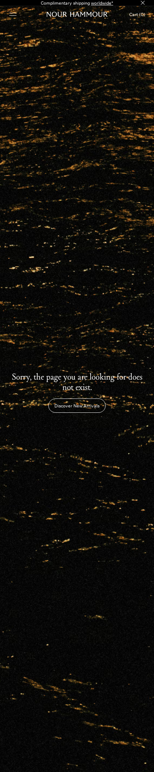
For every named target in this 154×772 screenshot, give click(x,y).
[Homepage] (77, 14)
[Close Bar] (143, 3)
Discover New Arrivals (77, 405)
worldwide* (102, 3)
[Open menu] (12, 14)
